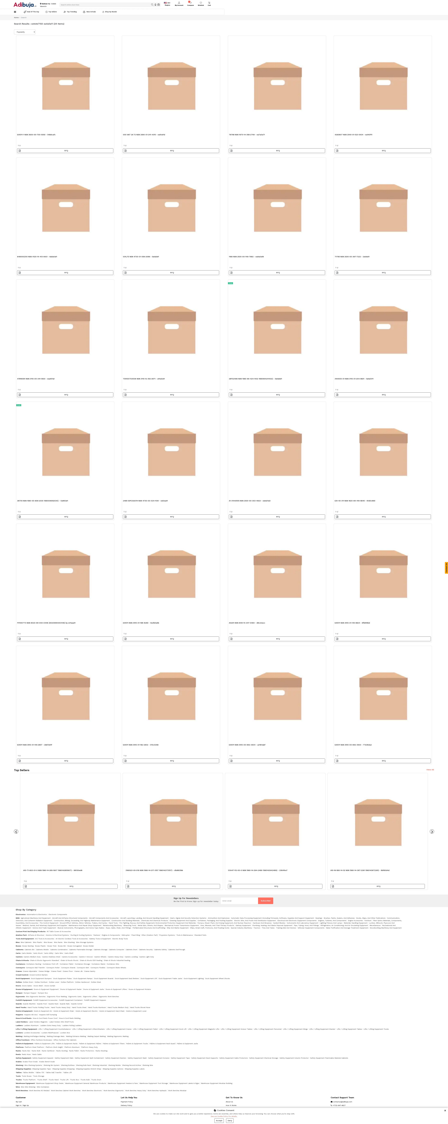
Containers (20, 964)
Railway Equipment (243, 925)
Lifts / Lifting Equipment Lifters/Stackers (88, 1029)
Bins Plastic (37, 942)
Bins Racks (58, 942)
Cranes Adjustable (30, 971)
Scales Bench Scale (47, 1062)
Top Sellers (52, 12)
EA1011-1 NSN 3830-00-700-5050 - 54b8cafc (36, 135)
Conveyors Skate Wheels (116, 968)
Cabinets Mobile (42, 949)
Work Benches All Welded (39, 1090)
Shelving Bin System (52, 1065)
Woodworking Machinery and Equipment (386, 928)
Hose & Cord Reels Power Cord (45, 1018)
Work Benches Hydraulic (157, 1090)
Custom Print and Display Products (30, 931)
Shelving (19, 1065)
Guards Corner (76, 1004)
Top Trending (72, 12)
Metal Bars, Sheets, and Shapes (150, 925)
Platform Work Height (54, 1047)
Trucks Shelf (42, 1080)
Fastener (96, 935)
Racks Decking (61, 1051)
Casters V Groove (86, 957)
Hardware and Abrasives (262, 923)
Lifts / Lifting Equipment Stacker (322, 1029)
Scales (18, 1062)
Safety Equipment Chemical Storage (263, 1058)
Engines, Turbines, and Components (332, 920)
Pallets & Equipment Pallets (90, 1043)
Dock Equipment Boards (103, 978)
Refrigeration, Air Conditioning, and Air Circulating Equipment (344, 925)
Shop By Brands (111, 12)
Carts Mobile (27, 953)
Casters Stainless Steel (51, 957)
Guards (19, 1004)
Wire (18, 1087)
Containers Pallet (66, 964)
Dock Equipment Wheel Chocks (217, 978)
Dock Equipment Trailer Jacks (170, 978)
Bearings (318, 918)
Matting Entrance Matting (76, 1036)
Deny (230, 1120)
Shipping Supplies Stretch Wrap (88, 1069)
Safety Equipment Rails (64, 1058)
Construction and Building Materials (126, 920)
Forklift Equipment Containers (70, 1000)
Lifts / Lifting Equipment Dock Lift (172, 1029)
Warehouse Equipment (25, 1083)
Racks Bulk (36, 1051)
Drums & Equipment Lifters (116, 989)
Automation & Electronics (37, 914)
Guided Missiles (279, 923)
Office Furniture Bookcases (41, 1040)
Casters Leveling (131, 957)
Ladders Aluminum (31, 1025)
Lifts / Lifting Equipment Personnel (268, 1029)
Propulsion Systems (167, 935)
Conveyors (20, 968)
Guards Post (42, 1004)
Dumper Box (43, 993)
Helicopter (126, 935)
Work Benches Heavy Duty (135, 1090)
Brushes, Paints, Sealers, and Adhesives (339, 918)
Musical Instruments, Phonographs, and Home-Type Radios (81, 928)
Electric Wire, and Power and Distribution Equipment (255, 920)
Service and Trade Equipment (44, 928)
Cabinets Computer (116, 949)
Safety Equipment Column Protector (294, 1058)
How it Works (231, 1105)
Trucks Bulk (85, 1080)
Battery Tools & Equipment (100, 939)
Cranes (19, 971)
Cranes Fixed (56, 971)
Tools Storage (38, 1076)
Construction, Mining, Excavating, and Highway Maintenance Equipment (82, 920)
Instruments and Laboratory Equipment (302, 923)
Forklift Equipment (24, 1000)
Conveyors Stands (68, 968)
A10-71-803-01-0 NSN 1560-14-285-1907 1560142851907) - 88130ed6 (52, 870)
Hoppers (19, 1015)
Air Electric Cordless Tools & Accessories (72, 939)
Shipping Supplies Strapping (63, 1069)
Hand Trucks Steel (79, 1007)
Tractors (257, 928)
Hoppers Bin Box (30, 1015)
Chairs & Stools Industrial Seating (117, 960)
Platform (19, 1047)
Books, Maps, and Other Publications (370, 918)
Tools (18, 1076)
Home (16, 17)
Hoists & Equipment (24, 1011)
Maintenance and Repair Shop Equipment (85, 925)
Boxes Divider (88, 946)
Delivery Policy (126, 1105)
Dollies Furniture (41, 982)
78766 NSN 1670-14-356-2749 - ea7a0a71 (247, 135)
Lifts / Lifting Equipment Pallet (145, 1029)
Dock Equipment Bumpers (41, 978)
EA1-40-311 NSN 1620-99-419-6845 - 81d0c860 (355, 501)
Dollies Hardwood (82, 982)
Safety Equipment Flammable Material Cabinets (329, 1058)
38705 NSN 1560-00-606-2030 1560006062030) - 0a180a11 (42, 501)
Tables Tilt (39, 1072)
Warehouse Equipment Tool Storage (153, 1083)
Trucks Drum (96, 1080)
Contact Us (446, 567)
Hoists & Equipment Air (43, 1011)
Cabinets (19, 949)
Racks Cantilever (48, 1051)
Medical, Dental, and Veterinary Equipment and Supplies (45, 925)
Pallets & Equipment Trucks (137, 1043)
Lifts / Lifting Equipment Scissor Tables (236, 1029)
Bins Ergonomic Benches (36, 996)
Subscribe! (266, 901)
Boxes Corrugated (74, 946)
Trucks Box (74, 1080)
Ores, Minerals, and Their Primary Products (217, 925)
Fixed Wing (135, 935)
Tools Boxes (27, 1076)
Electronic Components (58, 914)
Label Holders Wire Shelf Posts (61, 1022)
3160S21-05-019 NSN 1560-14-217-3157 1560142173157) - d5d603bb (154, 870)
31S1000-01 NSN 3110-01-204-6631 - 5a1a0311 (354, 379)
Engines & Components (111, 935)
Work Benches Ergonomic (113, 1090)
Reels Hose (26, 1054)
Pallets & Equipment (24, 1043)
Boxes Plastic (40, 946)
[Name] (152, 4)
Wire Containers (43, 1087)
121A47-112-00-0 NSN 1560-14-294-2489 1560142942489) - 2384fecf (257, 870)
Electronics (20, 914)
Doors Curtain (49, 986)
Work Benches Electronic (92, 1090)
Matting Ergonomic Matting (117, 1036)
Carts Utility (48, 953)
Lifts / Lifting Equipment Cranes (118, 1029)
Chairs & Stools (22, 960)
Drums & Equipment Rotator (140, 989)
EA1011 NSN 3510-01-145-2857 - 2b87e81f (34, 745)
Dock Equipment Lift (149, 978)
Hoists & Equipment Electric (86, 1011)
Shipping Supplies (23, 1069)
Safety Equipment (23, 1058)
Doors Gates (27, 986)
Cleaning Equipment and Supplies (183, 920)
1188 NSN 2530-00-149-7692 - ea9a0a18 (246, 257)
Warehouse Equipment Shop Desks (49, 1083)
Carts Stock (37, 953)
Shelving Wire (148, 1065)
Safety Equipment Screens (158, 1058)
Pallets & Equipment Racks (66, 1043)
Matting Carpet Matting (97, 1036)
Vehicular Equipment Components (311, 928)
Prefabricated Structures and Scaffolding (149, 928)
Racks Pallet (74, 1051)
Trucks (18, 1080)
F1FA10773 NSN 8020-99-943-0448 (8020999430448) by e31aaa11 (46, 623)
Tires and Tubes (268, 928)
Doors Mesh (38, 986)
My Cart (19, 1102)
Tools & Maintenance (184, 935)
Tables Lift (67, 1072)
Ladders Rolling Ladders (72, 1025)
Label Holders (21, 1022)
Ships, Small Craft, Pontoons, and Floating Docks (209, 928)
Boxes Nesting (27, 946)
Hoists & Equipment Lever (136, 1011)
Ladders (19, 1025)
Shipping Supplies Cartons (113, 1069)
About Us (229, 1102)
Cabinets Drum (131, 949)
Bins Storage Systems (84, 942)
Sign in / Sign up (22, 1105)
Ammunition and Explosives (218, 918)
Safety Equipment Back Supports (204, 1058)
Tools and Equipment (25, 939)
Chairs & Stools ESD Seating (91, 960)
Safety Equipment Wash (137, 1058)
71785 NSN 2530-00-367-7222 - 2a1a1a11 (352, 257)
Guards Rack (53, 1004)
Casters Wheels (100, 957)
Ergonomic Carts (74, 996)
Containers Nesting (33, 964)
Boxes (18, 946)
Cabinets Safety (160, 949)
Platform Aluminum (72, 1047)
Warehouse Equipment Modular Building (216, 1083)
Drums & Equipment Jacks (93, 989)
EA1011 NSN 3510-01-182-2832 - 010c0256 (140, 745)
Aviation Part (21, 935)
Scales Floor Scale (30, 1062)
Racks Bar (26, 1051)
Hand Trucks (21, 1007)
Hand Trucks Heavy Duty (60, 1007)
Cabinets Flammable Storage (80, 949)
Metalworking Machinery (112, 925)
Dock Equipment (23, 978)
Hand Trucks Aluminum (97, 1007)
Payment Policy (127, 1102)
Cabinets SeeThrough (176, 949)
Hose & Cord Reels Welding (69, 1018)
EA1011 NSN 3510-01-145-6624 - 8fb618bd (352, 623)
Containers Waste (98, 964)
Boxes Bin (62, 946)
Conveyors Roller (53, 968)
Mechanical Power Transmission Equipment (182, 925)
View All (430, 770)
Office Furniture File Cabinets (65, 1040)
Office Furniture (22, 1040)
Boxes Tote (51, 946)
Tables (18, 1072)
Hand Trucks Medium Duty (118, 1007)
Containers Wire (113, 964)
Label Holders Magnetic (38, 1022)
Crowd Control (22, 975)
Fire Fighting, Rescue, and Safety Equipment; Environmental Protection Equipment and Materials (157, 923)
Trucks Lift (64, 1080)
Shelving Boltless (68, 1065)
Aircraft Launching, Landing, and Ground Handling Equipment (144, 918)
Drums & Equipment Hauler (71, 989)
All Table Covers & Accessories (59, 931)
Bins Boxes (48, 942)
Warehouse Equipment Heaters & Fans (123, 1083)
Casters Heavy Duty (115, 957)
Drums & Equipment (24, 989)
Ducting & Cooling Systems (81, 935)
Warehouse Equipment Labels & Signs (184, 1083)
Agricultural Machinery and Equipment (36, 918)
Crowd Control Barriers (39, 975)
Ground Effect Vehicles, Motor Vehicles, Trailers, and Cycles (83, 923)
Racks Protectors (87, 1051)
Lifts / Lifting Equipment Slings (295, 1029)
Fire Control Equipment (49, 923)
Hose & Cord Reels (23, 1018)
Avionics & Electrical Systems (57, 935)
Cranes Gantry (89, 971)
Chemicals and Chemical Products (154, 920)
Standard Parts (200, 935)
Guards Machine (29, 1004)
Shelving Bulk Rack (83, 1065)
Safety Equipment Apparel (42, 1058)
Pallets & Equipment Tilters (113, 1043)
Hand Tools (113, 923)
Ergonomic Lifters (90, 996)
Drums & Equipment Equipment (46, 989)
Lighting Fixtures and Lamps (331, 923)
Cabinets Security (146, 949)
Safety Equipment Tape (180, 1058)
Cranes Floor (68, 971)
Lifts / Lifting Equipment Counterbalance (54, 1029)
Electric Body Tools (120, 939)
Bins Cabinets (26, 942)
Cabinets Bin (29, 949)
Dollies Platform (67, 982)
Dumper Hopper (30, 993)
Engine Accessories (355, 920)
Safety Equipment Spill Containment (89, 1058)
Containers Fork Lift (50, 964)
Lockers (19, 1033)
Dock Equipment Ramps (82, 978)
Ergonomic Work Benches (109, 996)
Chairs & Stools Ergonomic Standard (44, 960)
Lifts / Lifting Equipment (26, 1029)
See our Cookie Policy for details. (224, 1116)
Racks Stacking (101, 1051)
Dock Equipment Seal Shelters (127, 978)
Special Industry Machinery (241, 928)
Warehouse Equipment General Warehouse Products (85, 1083)
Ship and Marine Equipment (178, 928)
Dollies (19, 982)
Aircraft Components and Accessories (104, 918)
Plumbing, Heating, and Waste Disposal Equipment (272, 925)
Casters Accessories (69, 957)
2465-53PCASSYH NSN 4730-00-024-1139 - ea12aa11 (145, 501)
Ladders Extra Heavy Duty (50, 1025)
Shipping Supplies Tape (41, 1069)
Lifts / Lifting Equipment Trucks (376, 1029)
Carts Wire (59, 953)
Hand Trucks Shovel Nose (140, 1007)
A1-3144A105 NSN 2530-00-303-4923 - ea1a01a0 (250, 501)
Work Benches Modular (177, 1090)
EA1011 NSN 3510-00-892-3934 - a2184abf (247, 745)
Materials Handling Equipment (355, 923)
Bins (17, 942)
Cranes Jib (78, 971)
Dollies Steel (96, 982)
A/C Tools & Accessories (44, 939)
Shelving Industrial (100, 1065)
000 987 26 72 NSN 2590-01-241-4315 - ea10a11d (144, 135)
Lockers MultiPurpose (49, 1033)
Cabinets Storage (100, 949)
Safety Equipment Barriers (115, 1058)
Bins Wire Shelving (28, 1087)
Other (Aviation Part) (150, 935)
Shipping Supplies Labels (135, 1069)
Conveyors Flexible (98, 968)
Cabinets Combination (59, 949)
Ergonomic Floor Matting (57, 996)
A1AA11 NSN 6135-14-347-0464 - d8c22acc (247, 623)
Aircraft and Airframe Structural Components (70, 918)
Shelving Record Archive (131, 1065)
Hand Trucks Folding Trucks (38, 1007)
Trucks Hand (53, 1080)
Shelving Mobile (114, 1065)
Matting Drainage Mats (55, 1036)
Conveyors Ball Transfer (35, 968)
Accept (219, 1120)
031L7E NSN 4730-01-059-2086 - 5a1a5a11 (141, 257)
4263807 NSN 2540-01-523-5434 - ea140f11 (353, 135)
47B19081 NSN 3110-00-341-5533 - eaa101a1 (35, 379)
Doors (18, 986)
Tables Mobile (28, 1072)
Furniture (367, 920)
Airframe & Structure (36, 935)
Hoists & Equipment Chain (63, 1011)
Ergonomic (20, 996)
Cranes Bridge (44, 971)
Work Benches (22, 1090)
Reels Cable (37, 1054)
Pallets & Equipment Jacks (187, 1043)
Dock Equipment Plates (62, 978)
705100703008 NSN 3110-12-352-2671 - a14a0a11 (144, 379)
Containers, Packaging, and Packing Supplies (215, 920)
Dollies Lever (54, 982)
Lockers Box (65, 1033)
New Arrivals (91, 12)
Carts (18, 953)
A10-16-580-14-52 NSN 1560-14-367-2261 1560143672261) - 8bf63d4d (359, 870)
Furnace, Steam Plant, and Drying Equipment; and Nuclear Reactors (224, 923)
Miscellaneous (375, 925)
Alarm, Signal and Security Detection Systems (188, 918)
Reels (18, 1054)
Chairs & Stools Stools (69, 960)
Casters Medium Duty (32, 957)
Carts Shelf (69, 953)
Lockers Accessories (32, 1033)
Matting (19, 1036)
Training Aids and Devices (286, 928)
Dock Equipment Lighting (194, 978)
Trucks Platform (29, 1080)
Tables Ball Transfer (54, 1072)
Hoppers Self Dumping (48, 1015)
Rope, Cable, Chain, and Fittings (118, 928)
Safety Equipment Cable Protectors (233, 1058)
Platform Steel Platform (34, 1047)
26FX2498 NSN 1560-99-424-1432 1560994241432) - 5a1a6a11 (255, 379)
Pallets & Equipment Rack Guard (162, 1043)
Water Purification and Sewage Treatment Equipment (347, 928)
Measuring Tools (129, 925)
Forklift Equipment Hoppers (95, 1000)
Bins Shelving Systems (33, 1065)
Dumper (19, 993)
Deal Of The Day (33, 12)
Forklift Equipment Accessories (45, 1000)
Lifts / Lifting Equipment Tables (349, 1029)
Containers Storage (82, 964)
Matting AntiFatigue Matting (34, 1036)
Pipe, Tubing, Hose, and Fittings (306, 925)
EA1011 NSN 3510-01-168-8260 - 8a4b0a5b (141, 623)
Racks (18, 1051)
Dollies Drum (28, 982)
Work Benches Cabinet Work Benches (65, 1090)
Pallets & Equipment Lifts (44, 1043)
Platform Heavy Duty (89, 1047)
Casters (19, 957)
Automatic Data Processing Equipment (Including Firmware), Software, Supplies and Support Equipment (272, 918)
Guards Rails (65, 1004)
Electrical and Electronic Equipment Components (297, 920)
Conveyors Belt (83, 968)
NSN (17, 918)
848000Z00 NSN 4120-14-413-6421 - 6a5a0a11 (37, 257)
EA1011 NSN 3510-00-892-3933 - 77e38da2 (353, 745)
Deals (230, 283)
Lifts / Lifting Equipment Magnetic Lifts (203, 1029)
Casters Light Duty (146, 957)
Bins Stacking (69, 942)
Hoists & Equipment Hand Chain (111, 1011)
